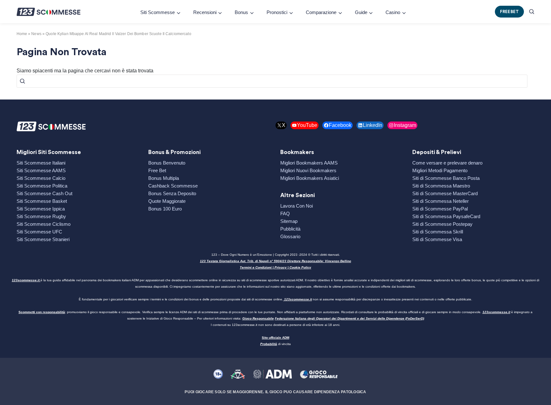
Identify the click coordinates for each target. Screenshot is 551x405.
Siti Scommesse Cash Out (44, 193)
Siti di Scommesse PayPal (440, 208)
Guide (361, 12)
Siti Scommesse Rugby (41, 216)
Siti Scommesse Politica (42, 185)
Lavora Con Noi (296, 206)
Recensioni (205, 12)
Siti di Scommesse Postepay (442, 224)
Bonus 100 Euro (165, 208)
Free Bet (157, 170)
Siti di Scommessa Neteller (440, 201)
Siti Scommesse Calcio (41, 178)
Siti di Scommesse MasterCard (445, 193)
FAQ (285, 213)
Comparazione (321, 12)
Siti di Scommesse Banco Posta (446, 178)
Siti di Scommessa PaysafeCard (446, 216)
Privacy (281, 267)
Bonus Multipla (163, 178)
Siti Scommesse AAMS (41, 170)
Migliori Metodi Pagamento (439, 170)
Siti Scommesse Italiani (41, 163)
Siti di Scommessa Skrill (437, 231)
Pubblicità (290, 229)
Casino (393, 12)
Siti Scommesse (157, 12)
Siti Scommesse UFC (39, 231)
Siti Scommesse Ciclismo (43, 224)
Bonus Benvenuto (166, 163)
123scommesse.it (26, 280)
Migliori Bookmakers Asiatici (309, 178)
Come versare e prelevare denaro (447, 163)
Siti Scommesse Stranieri (43, 239)
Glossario (290, 236)
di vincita (275, 344)
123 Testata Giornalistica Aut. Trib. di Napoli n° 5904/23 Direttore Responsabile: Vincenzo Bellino (275, 261)
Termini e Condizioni (256, 267)
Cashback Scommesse (173, 185)
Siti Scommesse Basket (42, 201)
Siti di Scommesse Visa (437, 239)
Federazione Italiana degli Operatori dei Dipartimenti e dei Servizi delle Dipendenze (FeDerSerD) (349, 318)
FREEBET (509, 12)
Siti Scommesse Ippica (41, 208)
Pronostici (277, 12)
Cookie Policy (300, 267)
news (36, 34)
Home (22, 34)
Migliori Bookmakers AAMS (309, 163)
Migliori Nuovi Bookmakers (308, 170)
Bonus (241, 12)
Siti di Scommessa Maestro (441, 185)
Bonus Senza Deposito (172, 193)
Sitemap (289, 221)
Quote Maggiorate (167, 201)
